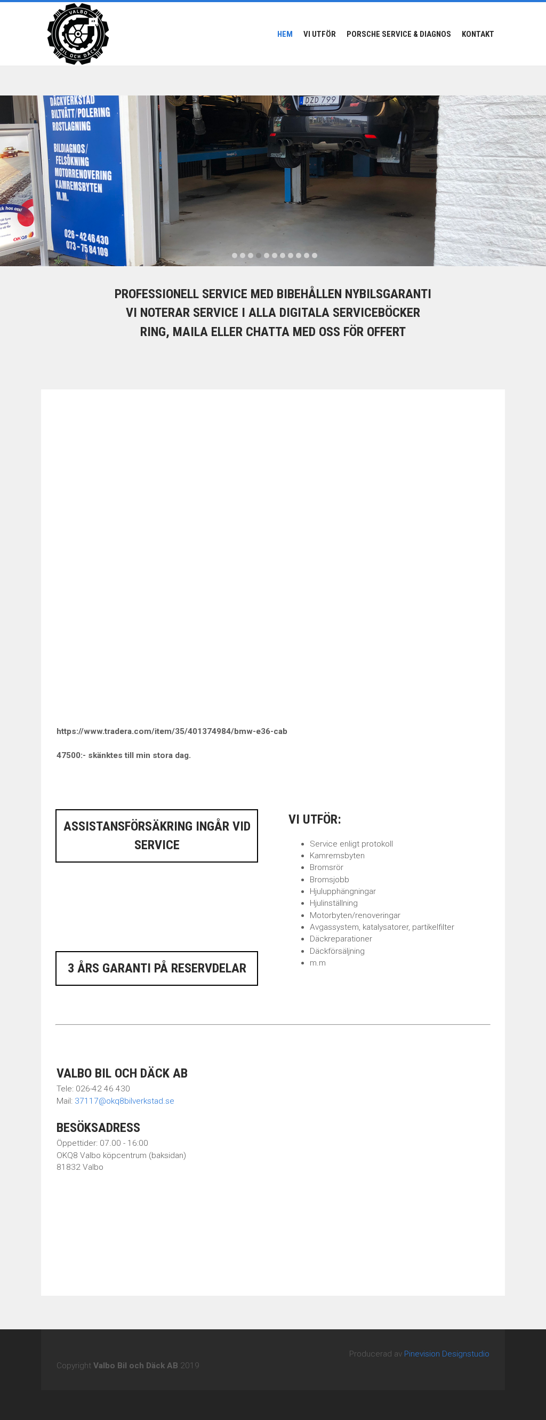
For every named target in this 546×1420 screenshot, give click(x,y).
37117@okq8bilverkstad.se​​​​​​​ (124, 1101)
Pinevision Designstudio (446, 1354)
